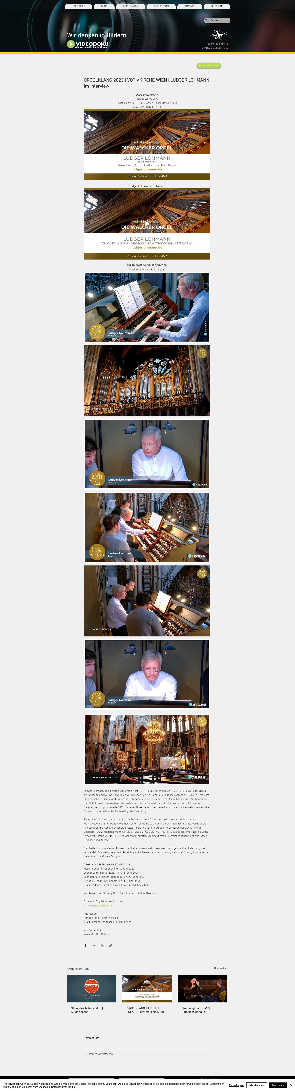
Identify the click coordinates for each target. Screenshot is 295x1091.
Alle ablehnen (256, 1085)
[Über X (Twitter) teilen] (93, 945)
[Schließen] (291, 1085)
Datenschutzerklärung (63, 1086)
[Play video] (147, 223)
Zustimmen (278, 1085)
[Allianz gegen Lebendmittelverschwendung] (91, 988)
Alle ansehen (220, 968)
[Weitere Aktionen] (208, 72)
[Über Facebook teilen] (85, 945)
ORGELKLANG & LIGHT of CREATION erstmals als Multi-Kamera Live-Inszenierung (146, 1010)
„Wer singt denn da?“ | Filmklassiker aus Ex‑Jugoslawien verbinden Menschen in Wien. (199, 1010)
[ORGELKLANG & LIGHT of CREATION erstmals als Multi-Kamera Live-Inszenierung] (147, 988)
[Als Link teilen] (110, 945)
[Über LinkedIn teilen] (102, 945)
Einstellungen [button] (236, 1085)
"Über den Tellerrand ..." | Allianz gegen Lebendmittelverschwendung (90, 1010)
